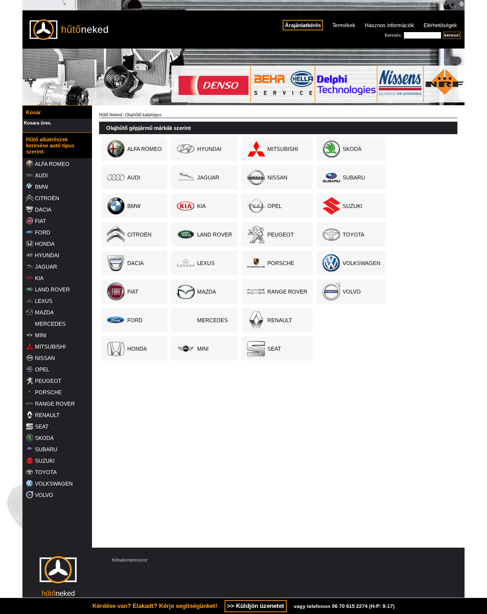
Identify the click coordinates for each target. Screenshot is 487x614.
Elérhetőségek (440, 25)
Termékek (343, 25)
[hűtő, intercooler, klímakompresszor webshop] (58, 586)
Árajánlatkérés (303, 25)
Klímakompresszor (130, 560)
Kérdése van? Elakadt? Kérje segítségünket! (154, 606)
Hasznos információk (389, 25)
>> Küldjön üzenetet (255, 606)
